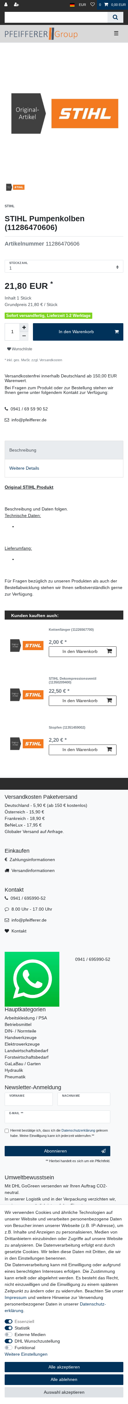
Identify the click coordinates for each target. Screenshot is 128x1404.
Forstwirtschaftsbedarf (26, 1057)
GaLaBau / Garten (23, 1063)
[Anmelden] (6, 5)
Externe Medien (30, 1334)
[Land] (72, 5)
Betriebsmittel (18, 1024)
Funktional (25, 1347)
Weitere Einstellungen (26, 1354)
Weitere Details (24, 468)
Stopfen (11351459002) (67, 727)
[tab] (64, 450)
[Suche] (115, 17)
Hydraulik (14, 1070)
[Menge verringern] (24, 336)
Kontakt (18, 930)
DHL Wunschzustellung (37, 1341)
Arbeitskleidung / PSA (26, 1017)
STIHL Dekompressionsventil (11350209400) (72, 680)
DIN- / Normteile (20, 1030)
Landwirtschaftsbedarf (26, 1050)
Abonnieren (55, 1150)
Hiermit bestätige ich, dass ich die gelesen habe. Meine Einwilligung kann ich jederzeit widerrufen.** (59, 1133)
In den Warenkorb (76, 331)
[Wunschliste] (92, 5)
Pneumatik (15, 1076)
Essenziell (24, 1321)
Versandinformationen (33, 870)
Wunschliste (21, 349)
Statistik (22, 1327)
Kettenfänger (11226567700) (71, 629)
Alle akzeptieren (64, 1366)
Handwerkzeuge (21, 1037)
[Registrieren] (17, 5)
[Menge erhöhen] (24, 327)
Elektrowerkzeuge (22, 1044)
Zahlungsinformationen (32, 859)
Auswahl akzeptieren (64, 1392)
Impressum (16, 1297)
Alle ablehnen (64, 1379)
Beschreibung (22, 450)
